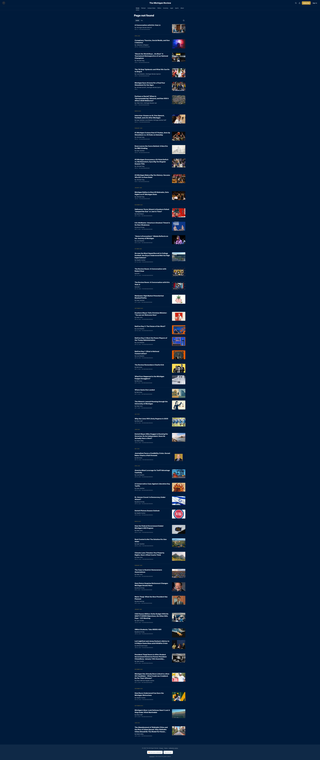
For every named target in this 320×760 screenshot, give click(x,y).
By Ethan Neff (138, 421)
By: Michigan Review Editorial (143, 27)
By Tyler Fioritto (139, 620)
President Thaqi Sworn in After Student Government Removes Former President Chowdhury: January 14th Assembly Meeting (151, 657)
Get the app (168, 752)
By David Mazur (139, 214)
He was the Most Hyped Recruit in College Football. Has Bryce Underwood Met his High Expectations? (152, 255)
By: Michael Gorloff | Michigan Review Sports (148, 87)
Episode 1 (137, 273)
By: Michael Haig (139, 60)
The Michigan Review (144, 29)
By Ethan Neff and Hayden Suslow (144, 680)
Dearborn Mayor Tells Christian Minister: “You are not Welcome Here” (151, 314)
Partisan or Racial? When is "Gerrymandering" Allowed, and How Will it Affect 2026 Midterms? (152, 98)
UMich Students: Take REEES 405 (148, 629)
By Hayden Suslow (140, 260)
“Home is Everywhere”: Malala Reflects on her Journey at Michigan (151, 237)
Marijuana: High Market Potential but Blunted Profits (149, 297)
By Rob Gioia (138, 367)
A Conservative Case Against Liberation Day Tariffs (152, 485)
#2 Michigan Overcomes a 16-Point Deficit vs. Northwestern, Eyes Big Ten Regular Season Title (151, 162)
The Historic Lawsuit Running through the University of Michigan (151, 403)
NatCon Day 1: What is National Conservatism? (147, 352)
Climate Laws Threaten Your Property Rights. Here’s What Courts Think (149, 554)
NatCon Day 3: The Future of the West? (150, 326)
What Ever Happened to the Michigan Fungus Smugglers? (149, 377)
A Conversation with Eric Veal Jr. (148, 25)
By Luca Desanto (139, 241)
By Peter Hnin (139, 317)
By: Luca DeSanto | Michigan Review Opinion (148, 74)
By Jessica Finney (139, 227)
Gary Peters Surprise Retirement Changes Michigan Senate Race (151, 584)
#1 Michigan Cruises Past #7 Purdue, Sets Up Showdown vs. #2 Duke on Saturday (152, 134)
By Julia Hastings (139, 601)
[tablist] (139, 20)
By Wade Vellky (139, 440)
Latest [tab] (137, 20)
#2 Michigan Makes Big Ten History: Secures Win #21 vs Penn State (152, 176)
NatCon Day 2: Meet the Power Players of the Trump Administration (151, 339)
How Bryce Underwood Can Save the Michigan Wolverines (149, 694)
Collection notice (173, 748)
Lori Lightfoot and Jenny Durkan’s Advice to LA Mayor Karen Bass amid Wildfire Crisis (152, 642)
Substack (151, 756)
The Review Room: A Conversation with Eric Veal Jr (152, 283)
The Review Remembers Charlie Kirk (149, 365)
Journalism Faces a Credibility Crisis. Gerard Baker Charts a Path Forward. (152, 454)
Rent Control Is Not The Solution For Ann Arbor (151, 540)
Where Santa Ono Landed (145, 390)
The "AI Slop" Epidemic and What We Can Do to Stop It (152, 70)
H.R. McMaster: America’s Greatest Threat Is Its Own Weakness (152, 224)
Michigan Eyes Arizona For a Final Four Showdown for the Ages (150, 84)
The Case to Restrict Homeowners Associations (148, 571)
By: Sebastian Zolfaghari (142, 45)
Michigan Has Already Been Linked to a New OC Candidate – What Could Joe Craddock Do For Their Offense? (152, 676)
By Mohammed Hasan (141, 645)
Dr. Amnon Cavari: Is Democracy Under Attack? (150, 498)
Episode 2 (137, 287)
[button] (137, 8)
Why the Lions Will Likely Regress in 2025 (151, 419)
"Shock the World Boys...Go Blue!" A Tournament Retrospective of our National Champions (151, 56)
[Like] (136, 32)
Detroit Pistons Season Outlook (147, 511)
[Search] (296, 3)
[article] (160, 28)
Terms (166, 748)
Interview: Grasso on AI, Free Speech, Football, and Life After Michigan (149, 117)
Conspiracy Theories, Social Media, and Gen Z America (152, 41)
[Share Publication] (299, 3)
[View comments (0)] (147, 32)
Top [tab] (142, 20)
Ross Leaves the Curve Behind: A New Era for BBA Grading (151, 147)
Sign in (315, 3)
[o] (178, 272)
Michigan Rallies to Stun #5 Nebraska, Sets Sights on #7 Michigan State (152, 193)
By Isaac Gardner (139, 150)
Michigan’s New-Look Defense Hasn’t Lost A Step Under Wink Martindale (152, 711)
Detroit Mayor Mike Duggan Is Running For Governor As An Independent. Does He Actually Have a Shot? (151, 436)
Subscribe (306, 3)
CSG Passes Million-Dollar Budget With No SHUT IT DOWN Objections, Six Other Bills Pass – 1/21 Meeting (151, 616)
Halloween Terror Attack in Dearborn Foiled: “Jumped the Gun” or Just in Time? (152, 210)
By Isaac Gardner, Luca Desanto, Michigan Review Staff (150, 120)
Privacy (161, 748)
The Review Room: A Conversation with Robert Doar (150, 270)
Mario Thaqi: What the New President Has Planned (151, 598)
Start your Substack (155, 752)
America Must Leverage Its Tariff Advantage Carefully (152, 471)
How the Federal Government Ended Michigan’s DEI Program (149, 527)
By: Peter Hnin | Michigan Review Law (146, 103)
